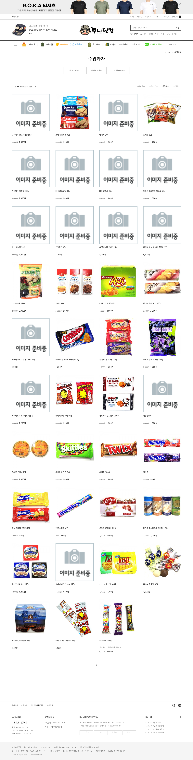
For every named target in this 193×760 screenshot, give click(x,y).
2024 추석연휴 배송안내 (155, 732)
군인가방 (142, 34)
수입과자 (177, 52)
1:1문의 (86, 732)
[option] (35, 30)
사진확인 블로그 (157, 44)
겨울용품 (78, 44)
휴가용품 (96, 44)
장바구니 (176, 17)
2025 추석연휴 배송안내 (155, 726)
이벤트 (129, 732)
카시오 (157, 34)
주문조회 (148, 17)
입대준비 (31, 44)
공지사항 (172, 44)
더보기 (163, 717)
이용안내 (50, 705)
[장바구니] (15, 128)
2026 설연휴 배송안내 (154, 723)
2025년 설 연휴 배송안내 (155, 729)
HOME (168, 52)
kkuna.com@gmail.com (68, 747)
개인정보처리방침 (37, 705)
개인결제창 (135, 44)
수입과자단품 (119, 71)
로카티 (163, 34)
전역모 (113, 44)
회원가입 (140, 17)
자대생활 (49, 44)
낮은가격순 (140, 86)
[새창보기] (15, 124)
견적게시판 (123, 44)
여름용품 (64, 44)
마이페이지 (157, 17)
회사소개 (15, 705)
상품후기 (115, 732)
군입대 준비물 (172, 34)
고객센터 (166, 17)
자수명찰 (150, 34)
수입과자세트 (73, 71)
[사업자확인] (88, 751)
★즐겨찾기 (15, 17)
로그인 (132, 17)
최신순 (175, 86)
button (29, 33)
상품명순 (165, 86)
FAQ (100, 732)
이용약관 (24, 705)
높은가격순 (153, 86)
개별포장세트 (96, 71)
